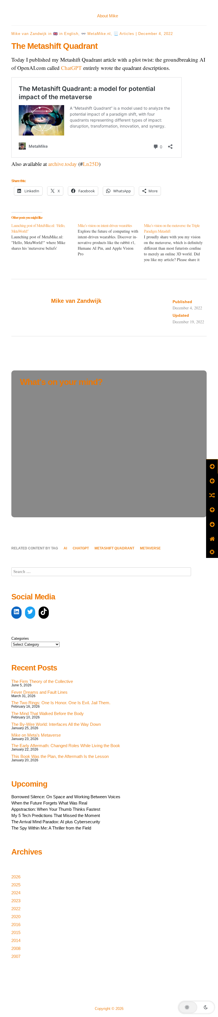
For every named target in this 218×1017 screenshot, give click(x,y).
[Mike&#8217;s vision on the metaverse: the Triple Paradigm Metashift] (177, 242)
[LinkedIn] (16, 613)
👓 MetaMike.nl (96, 34)
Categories (20, 638)
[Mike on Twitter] (30, 613)
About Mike (107, 15)
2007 (15, 956)
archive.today (62, 163)
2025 (15, 884)
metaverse (150, 548)
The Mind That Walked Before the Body (47, 713)
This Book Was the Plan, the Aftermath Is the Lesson (60, 756)
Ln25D (91, 163)
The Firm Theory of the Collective (42, 681)
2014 (15, 940)
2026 (15, 876)
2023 (15, 900)
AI (65, 548)
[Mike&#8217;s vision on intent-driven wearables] (111, 240)
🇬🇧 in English (65, 34)
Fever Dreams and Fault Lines (39, 692)
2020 (15, 916)
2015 (15, 932)
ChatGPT (71, 67)
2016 (15, 924)
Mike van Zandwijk (29, 34)
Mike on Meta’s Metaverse (36, 735)
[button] (196, 1007)
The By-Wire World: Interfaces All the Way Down (56, 724)
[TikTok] (44, 613)
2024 (15, 892)
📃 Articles (124, 34)
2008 (15, 948)
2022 (15, 908)
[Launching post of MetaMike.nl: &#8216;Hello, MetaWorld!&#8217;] (44, 237)
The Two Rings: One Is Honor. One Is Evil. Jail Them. (60, 702)
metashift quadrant (114, 548)
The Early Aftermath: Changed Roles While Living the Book (65, 745)
